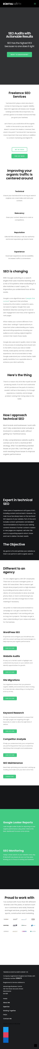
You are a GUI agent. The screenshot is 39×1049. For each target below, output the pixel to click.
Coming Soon (10, 776)
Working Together (9, 1011)
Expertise (6, 1007)
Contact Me (7, 1019)
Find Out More (20, 156)
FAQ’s (5, 1015)
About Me (6, 1002)
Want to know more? (19, 54)
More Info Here (10, 672)
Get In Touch (19, 149)
